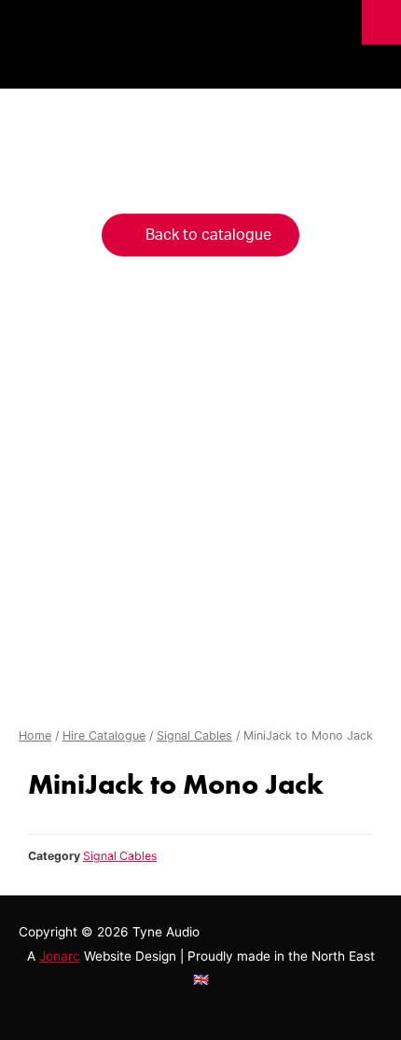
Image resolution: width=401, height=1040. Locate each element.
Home (35, 735)
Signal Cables (194, 735)
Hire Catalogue (103, 735)
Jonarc (59, 956)
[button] (200, 235)
